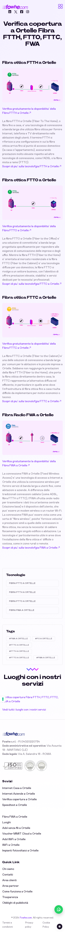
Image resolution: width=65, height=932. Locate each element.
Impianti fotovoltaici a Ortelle (20, 850)
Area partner (10, 886)
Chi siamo (8, 869)
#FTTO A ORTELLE (19, 658)
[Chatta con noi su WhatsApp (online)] (58, 909)
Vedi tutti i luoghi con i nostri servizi (24, 709)
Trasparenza (10, 897)
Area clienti (9, 880)
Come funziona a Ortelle (17, 891)
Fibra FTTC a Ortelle (22, 583)
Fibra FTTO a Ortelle (22, 601)
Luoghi (6, 822)
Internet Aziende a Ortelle (18, 793)
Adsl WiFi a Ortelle (14, 839)
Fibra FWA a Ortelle (21, 610)
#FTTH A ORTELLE (19, 651)
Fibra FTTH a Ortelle (22, 592)
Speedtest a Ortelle (14, 805)
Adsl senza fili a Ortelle (16, 828)
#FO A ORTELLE (43, 639)
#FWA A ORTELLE (18, 639)
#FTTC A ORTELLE (19, 645)
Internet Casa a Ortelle (16, 788)
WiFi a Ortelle (11, 845)
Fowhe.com (26, 917)
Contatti (7, 874)
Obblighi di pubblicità (15, 903)
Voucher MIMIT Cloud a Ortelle (21, 833)
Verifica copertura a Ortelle (19, 799)
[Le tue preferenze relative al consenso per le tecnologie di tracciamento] (3, 699)
